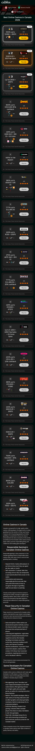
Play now (23, 38)
